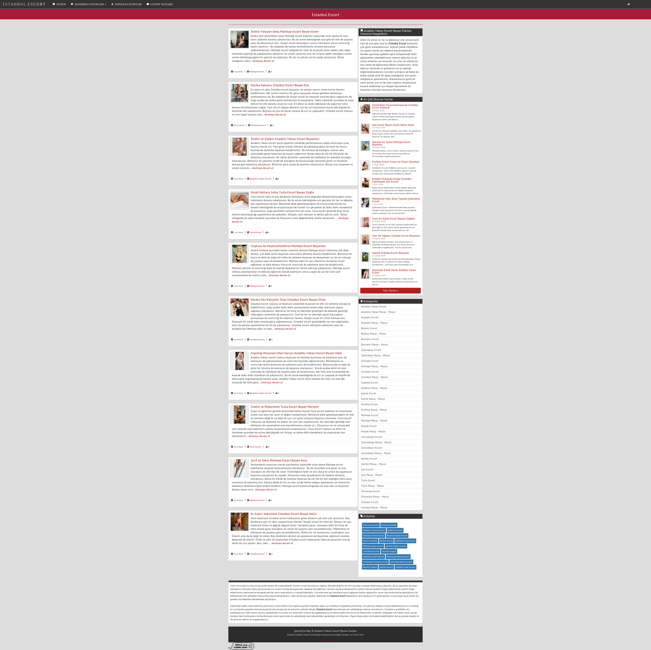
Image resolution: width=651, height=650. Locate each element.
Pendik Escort (369, 426)
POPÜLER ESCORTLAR (128, 4)
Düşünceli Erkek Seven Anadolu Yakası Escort (394, 271)
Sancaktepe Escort (371, 437)
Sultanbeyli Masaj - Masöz (376, 453)
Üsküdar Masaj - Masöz (374, 507)
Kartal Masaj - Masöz (373, 399)
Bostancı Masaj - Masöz (374, 344)
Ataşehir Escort (370, 317)
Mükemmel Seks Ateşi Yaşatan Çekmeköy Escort (396, 200)
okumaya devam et (263, 61)
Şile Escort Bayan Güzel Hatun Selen (393, 125)
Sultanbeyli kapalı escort (375, 561)
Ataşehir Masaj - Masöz (374, 323)
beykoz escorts (395, 530)
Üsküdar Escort (369, 502)
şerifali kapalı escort (396, 546)
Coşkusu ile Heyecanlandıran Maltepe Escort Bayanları (288, 246)
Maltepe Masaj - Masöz (374, 421)
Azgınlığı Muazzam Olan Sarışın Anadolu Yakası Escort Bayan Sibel (296, 353)
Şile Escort (367, 469)
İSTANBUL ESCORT (24, 4)
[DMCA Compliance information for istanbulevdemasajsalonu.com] (241, 646)
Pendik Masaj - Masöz (373, 431)
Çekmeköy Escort (371, 350)
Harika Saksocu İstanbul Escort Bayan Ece (280, 85)
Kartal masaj (386, 540)
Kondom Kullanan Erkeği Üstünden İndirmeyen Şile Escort (392, 180)
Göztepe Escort (370, 361)
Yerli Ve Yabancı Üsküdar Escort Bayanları (396, 236)
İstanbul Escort (258, 125)
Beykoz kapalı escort (397, 535)
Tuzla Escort (256, 232)
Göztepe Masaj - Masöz (374, 366)
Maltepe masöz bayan (373, 535)
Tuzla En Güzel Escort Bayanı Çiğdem (393, 219)
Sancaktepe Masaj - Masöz (376, 442)
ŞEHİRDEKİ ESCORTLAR (89, 4)
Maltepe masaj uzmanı (374, 530)
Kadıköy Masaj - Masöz (374, 388)
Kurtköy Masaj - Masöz (374, 410)
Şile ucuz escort (371, 525)
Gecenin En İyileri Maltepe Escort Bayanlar (391, 143)
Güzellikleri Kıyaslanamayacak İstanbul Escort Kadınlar (395, 106)
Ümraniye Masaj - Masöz (375, 497)
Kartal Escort (368, 393)
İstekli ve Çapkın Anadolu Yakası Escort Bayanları (285, 138)
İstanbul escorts (371, 551)
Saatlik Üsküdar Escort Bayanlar (390, 253)
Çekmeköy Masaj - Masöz (375, 355)
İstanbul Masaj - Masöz (374, 377)
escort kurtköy (370, 540)
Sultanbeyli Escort (371, 448)
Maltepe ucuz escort (405, 540)
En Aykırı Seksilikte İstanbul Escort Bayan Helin (284, 513)
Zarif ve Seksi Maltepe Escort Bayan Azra (279, 460)
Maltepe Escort (256, 71)
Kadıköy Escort (369, 382)
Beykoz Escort (369, 328)
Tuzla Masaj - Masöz (372, 486)
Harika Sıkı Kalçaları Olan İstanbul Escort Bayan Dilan (288, 299)
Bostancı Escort (370, 339)
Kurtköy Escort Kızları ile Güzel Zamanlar (395, 162)
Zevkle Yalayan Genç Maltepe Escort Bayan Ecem (285, 31)
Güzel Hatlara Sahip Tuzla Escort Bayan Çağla (282, 192)
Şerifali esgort (389, 551)
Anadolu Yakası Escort (260, 178)
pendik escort (386, 567)
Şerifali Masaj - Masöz (373, 464)
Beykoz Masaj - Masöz (373, 334)
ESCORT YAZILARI (161, 4)
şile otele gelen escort (401, 561)
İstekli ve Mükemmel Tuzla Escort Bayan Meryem (285, 406)
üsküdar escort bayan (373, 556)
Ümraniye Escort (370, 491)
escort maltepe (388, 525)
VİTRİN (61, 4)
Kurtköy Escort (369, 404)
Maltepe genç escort (373, 546)
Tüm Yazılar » (390, 290)
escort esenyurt (325, 641)
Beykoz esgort (370, 567)
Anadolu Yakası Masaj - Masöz (378, 312)
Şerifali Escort (369, 459)
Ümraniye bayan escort (398, 556)
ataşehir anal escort (405, 567)
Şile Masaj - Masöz (371, 475)
